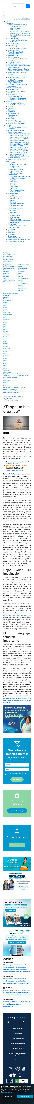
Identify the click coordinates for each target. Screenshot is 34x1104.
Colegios (11, 117)
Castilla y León (6, 312)
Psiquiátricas (14, 198)
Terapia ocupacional (17, 190)
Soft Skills (14, 42)
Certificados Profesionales (17, 25)
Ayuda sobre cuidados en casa (19, 239)
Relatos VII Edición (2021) (19, 142)
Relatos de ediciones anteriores (19, 134)
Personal (5, 382)
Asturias (5, 305)
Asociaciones (12, 115)
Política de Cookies (18, 1048)
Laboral (5, 384)
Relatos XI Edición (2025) (19, 135)
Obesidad (20, 281)
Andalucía (5, 302)
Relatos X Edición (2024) (19, 137)
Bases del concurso (15, 132)
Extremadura (6, 319)
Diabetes (20, 280)
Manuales (11, 233)
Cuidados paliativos (17, 178)
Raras (12, 200)
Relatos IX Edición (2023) (19, 139)
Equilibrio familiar (16, 169)
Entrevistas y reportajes (18, 226)
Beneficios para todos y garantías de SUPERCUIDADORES (16, 79)
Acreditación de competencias (16, 64)
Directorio (11, 234)
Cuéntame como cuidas (18, 164)
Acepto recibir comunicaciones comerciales (18, 774)
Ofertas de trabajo (14, 93)
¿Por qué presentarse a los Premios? (17, 128)
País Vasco (5, 331)
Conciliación (14, 227)
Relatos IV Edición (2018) (19, 147)
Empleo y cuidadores (13, 88)
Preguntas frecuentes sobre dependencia (20, 221)
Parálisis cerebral (22, 288)
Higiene (13, 180)
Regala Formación (14, 55)
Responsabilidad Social (16, 122)
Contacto (18, 1060)
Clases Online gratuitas (18, 49)
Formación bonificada (16, 52)
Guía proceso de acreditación (18, 69)
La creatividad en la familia (14, 469)
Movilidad (13, 181)
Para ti (10, 106)
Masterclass (12, 45)
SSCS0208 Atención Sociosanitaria (17, 27)
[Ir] (28, 6)
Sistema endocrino (17, 204)
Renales (13, 202)
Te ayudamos (17, 845)
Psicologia (14, 185)
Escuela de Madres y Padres (18, 463)
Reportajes (5, 379)
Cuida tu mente (15, 168)
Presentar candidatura (16, 130)
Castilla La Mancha (7, 314)
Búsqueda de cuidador (18, 98)
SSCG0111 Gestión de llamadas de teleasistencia (19, 30)
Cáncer (12, 195)
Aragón (5, 304)
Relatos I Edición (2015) (18, 152)
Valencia (5, 333)
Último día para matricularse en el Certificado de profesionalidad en (16, 981)
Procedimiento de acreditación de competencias (19, 66)
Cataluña (5, 315)
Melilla (4, 326)
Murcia (4, 327)
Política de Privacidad (18, 1043)
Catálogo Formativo (15, 54)
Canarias (5, 309)
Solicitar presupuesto (18, 105)
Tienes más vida (16, 173)
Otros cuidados (15, 192)
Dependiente (12, 175)
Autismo (20, 273)
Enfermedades (13, 193)
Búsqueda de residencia (18, 100)
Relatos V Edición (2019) (19, 146)
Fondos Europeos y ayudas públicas (18, 1054)
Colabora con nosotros (16, 91)
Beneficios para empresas (17, 76)
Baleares (5, 307)
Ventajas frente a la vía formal (18, 71)
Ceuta (4, 317)
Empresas (11, 112)
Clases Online (15, 47)
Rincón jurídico (15, 219)
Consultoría (12, 120)
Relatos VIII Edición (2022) (19, 141)
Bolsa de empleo (14, 89)
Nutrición (13, 183)
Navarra (5, 329)
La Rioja (5, 322)
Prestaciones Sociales (16, 241)
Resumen (11, 118)
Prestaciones (12, 214)
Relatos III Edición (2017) (19, 149)
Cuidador (11, 163)
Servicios (9, 101)
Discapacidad (15, 217)
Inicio (7, 21)
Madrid (4, 324)
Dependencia (15, 216)
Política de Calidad (18, 1038)
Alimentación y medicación (20, 176)
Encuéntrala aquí (17, 811)
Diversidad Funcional (15, 209)
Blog (7, 161)
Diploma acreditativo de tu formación (17, 59)
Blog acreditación (14, 83)
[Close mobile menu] (3, 15)
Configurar (8, 1096)
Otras (12, 207)
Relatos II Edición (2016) (19, 151)
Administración (13, 113)
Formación (9, 23)
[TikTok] (8, 1022)
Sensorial (13, 212)
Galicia (4, 321)
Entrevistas (12, 236)
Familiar (5, 385)
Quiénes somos (18, 1028)
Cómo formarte (13, 57)
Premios (8, 125)
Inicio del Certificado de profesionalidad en (16, 992)
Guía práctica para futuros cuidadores (17, 85)
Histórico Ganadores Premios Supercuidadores (18, 157)
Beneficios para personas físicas (17, 73)
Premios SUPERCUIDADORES (18, 154)
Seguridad (14, 187)
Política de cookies (6, 1092)
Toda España (6, 334)
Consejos (11, 231)
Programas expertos (15, 43)
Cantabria (5, 310)
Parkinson (20, 290)
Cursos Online (13, 38)
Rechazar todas (17, 1101)
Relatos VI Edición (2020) (19, 144)
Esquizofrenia (21, 271)
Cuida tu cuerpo (16, 166)
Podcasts (11, 229)
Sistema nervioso (16, 205)
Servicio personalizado (16, 103)
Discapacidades (16, 197)
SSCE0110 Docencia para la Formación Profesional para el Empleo (20, 35)
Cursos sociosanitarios (18, 40)
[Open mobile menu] (4, 13)
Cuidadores (12, 110)
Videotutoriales (13, 50)
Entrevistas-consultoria (16, 123)
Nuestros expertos (14, 62)
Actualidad (12, 224)
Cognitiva (13, 210)
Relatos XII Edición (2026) (17, 159)
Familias (11, 108)
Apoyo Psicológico (15, 238)
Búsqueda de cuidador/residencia (15, 95)
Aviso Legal (18, 1033)
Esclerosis (20, 287)
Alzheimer (20, 285)
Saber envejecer (16, 171)
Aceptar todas (25, 1096)
